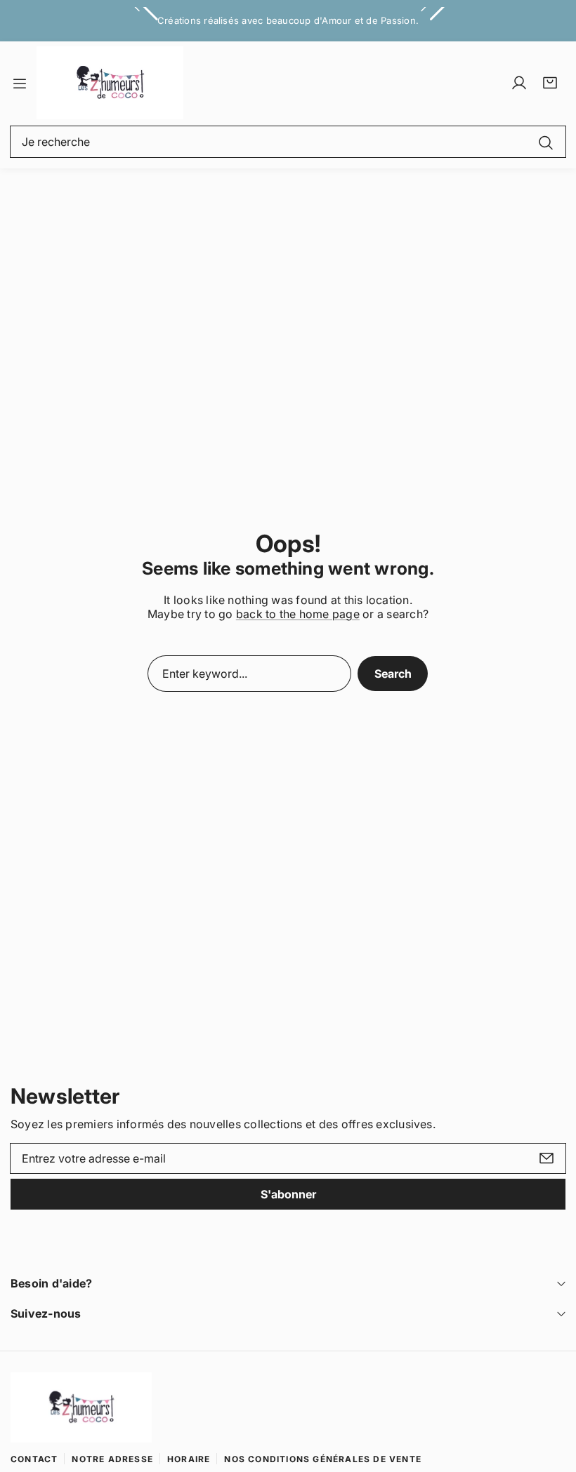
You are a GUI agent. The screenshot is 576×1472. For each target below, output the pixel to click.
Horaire (188, 1459)
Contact (34, 1459)
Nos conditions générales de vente (322, 1459)
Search (393, 674)
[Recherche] (546, 141)
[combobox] (288, 141)
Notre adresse (112, 1459)
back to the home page (298, 614)
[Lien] (110, 82)
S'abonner (288, 1194)
